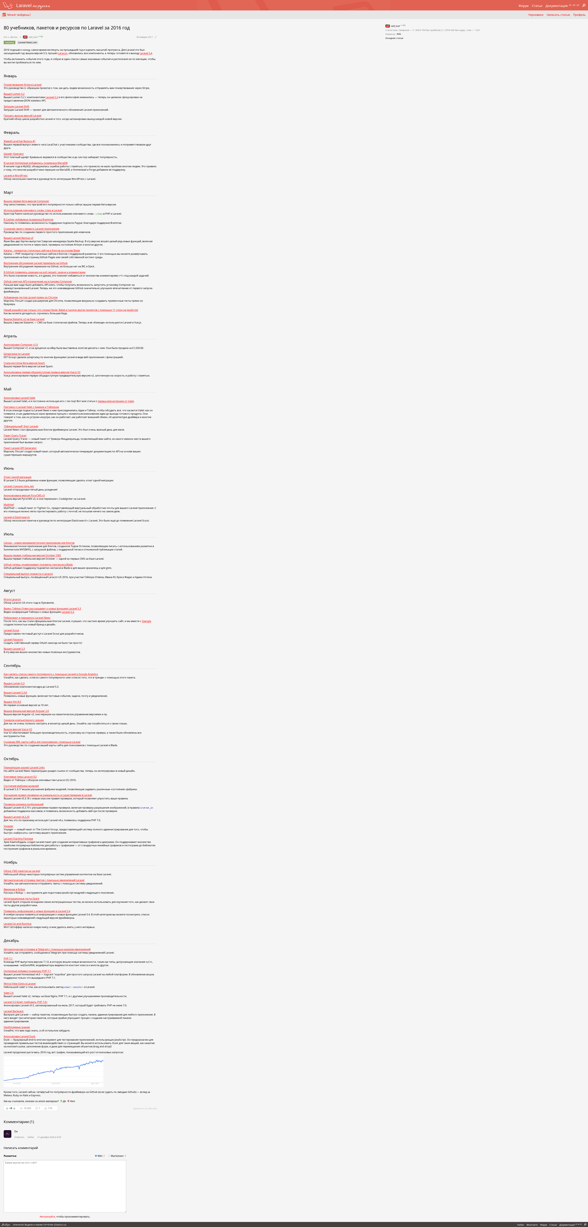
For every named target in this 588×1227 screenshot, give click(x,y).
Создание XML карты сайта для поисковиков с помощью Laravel (42, 742)
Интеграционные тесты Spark (21, 898)
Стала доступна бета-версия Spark (24, 363)
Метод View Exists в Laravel (20, 983)
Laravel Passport (13, 639)
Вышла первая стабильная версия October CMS (32, 555)
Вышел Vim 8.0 (12, 701)
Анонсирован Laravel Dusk (19, 1036)
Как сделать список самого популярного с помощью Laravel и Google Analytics (51, 674)
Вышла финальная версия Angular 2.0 (26, 711)
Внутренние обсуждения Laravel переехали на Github (36, 263)
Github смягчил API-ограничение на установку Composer (38, 281)
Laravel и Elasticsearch (17, 517)
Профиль (579, 15)
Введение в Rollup (14, 889)
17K (50, 1108)
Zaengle (146, 621)
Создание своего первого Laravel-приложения (31, 228)
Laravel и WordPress (16, 175)
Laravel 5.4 (146, 53)
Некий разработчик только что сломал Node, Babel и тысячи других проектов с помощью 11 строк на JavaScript (71, 310)
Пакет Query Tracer (15, 435)
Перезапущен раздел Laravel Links (24, 767)
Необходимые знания (17, 1027)
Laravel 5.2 (52, 97)
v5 (570, 4)
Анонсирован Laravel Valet (19, 397)
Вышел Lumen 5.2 (14, 93)
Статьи (537, 6)
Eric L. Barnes (11, 37)
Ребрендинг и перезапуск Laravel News (27, 617)
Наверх (6, 1225)
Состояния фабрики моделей (21, 786)
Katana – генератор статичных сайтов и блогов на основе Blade (42, 250)
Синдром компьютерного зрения (24, 720)
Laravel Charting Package (18, 838)
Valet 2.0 (8, 992)
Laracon (62, 53)
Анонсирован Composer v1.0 (21, 344)
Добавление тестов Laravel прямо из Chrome (31, 297)
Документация (557, 6)
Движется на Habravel (145, 1108)
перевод (9, 42)
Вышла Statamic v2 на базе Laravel (24, 319)
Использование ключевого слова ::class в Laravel (33, 210)
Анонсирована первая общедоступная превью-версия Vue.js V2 (42, 372)
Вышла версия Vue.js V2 (18, 729)
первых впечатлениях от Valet (116, 401)
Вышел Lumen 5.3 (14, 683)
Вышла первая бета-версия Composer (26, 201)
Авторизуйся (47, 1216)
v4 (574, 4)
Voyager (8, 826)
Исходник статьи (394, 38)
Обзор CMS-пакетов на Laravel (22, 871)
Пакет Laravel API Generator (20, 448)
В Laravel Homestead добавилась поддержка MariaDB (36, 163)
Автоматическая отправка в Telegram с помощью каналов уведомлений (47, 949)
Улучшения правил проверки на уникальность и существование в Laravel (48, 795)
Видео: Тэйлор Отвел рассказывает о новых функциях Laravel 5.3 (42, 608)
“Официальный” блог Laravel (21, 426)
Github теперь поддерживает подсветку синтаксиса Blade (38, 564)
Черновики (535, 15)
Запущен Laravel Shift (16, 106)
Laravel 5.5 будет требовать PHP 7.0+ (25, 1002)
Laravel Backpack (14, 1011)
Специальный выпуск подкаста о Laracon (28, 573)
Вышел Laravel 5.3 (14, 648)
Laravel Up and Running (17, 923)
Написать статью (558, 15)
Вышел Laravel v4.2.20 (16, 817)
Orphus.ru (60, 1224)
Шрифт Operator (14, 153)
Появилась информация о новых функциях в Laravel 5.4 (37, 911)
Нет (72, 1101)
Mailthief (9, 504)
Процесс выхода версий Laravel (22, 115)
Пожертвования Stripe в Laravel (22, 84)
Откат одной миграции (17, 477)
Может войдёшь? (19, 15)
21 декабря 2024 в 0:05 (49, 1137)
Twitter (520, 1224)
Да (64, 1101)
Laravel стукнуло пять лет (19, 486)
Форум (524, 6)
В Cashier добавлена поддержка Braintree (28, 219)
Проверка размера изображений (23, 804)
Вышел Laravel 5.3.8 (15, 692)
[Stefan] (7, 1134)
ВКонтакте (532, 1224)
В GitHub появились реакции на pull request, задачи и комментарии (44, 272)
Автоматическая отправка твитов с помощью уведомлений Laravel (44, 880)
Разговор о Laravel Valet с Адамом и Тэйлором (31, 407)
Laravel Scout (11, 630)
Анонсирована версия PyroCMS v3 (24, 495)
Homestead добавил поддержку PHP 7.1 (27, 971)
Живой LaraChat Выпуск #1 (20, 141)
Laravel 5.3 (68, 612)
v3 (578, 4)
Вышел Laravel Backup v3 (18, 238)
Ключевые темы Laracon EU (20, 776)
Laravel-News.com (27, 42)
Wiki (100, 1156)
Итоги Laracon (12, 599)
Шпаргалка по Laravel (17, 353)
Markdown (117, 1156)
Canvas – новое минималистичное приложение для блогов (39, 542)
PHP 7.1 (8, 958)
